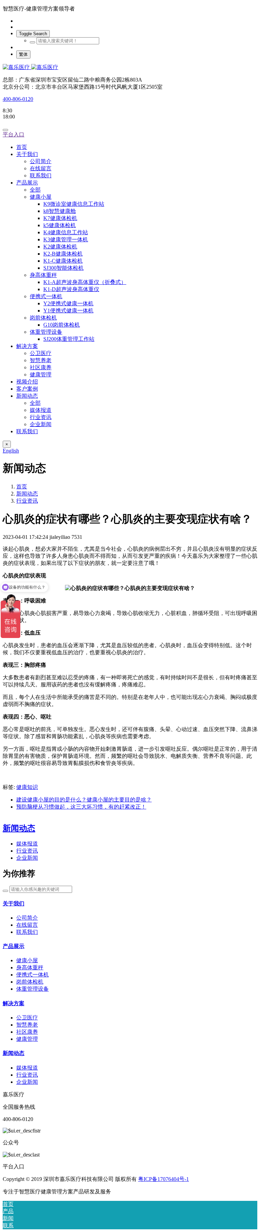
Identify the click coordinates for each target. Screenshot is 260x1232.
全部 (35, 190)
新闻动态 (27, 494)
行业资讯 (27, 501)
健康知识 (27, 787)
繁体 (23, 54)
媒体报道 (27, 843)
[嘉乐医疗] (130, 67)
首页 (21, 147)
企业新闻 (27, 858)
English (11, 451)
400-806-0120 (18, 99)
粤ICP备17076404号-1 (163, 1179)
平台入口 (13, 134)
